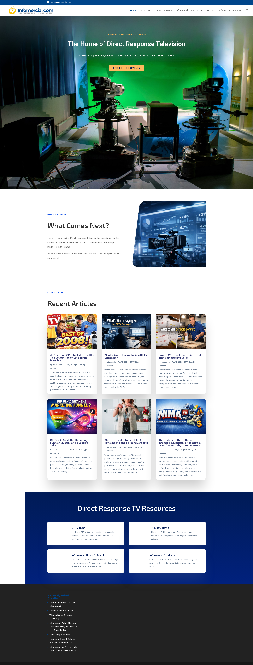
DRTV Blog (145, 10)
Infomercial (111, 362)
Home (133, 10)
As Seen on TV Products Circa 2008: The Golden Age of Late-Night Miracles (72, 357)
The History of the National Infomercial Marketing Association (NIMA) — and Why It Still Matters (180, 442)
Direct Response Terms (60, 634)
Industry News (208, 10)
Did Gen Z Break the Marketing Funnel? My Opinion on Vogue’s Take (69, 442)
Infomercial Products (187, 10)
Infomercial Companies (230, 10)
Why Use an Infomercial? (61, 610)
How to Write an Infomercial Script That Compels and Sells (180, 356)
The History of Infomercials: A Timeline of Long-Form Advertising (126, 441)
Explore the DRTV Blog (126, 68)
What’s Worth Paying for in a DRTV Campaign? (125, 356)
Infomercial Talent (163, 10)
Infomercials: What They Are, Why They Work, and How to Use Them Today (63, 626)
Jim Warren (57, 365)
